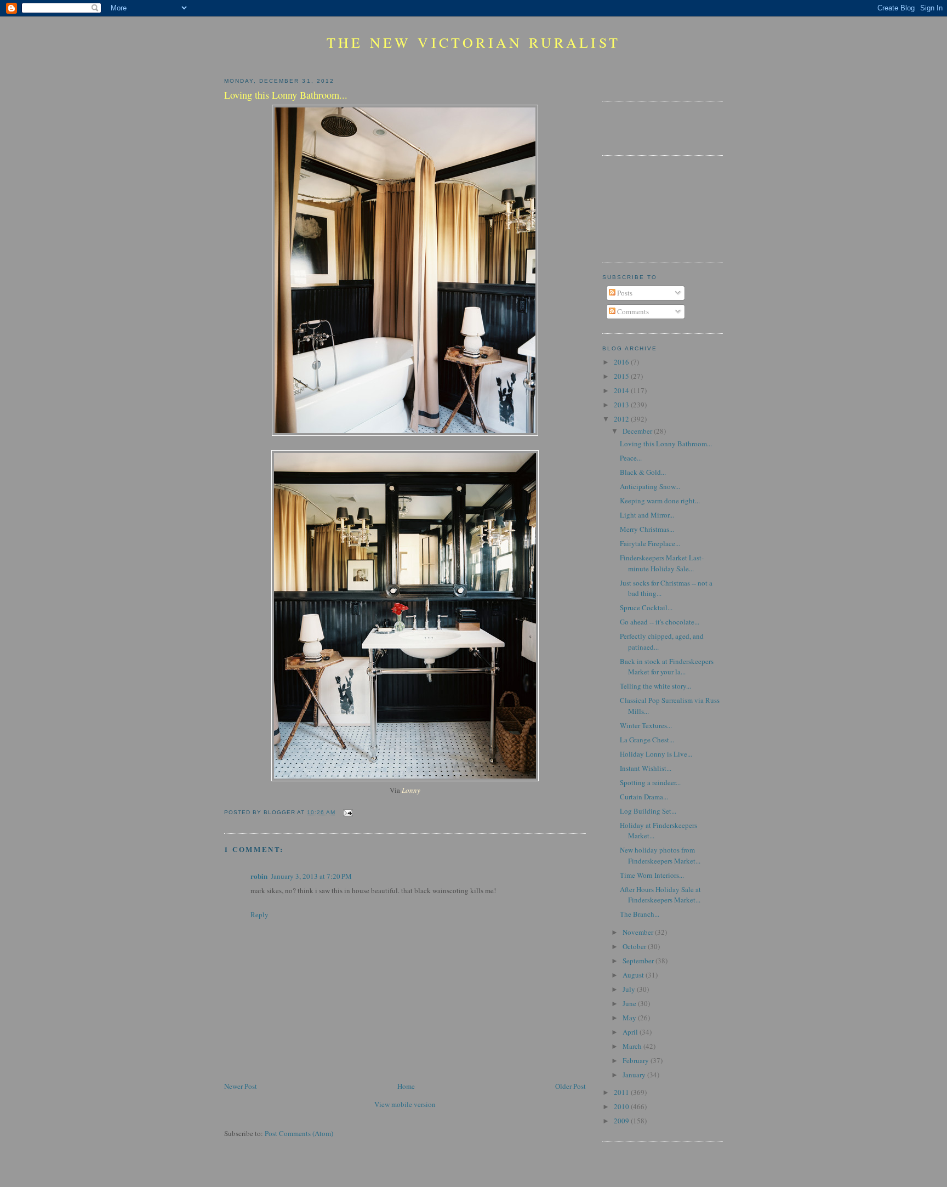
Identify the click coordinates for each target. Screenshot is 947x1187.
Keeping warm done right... (660, 501)
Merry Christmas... (647, 529)
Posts (623, 293)
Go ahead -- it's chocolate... (659, 622)
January (635, 1075)
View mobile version (405, 1104)
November (639, 932)
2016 (622, 362)
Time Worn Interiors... (652, 875)
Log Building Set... (648, 811)
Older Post (570, 1086)
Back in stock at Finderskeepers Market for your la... (667, 666)
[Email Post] (346, 812)
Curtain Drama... (644, 797)
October (635, 946)
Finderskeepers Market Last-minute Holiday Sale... (662, 563)
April (631, 1032)
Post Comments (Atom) (299, 1133)
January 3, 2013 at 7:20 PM (311, 876)
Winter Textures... (646, 725)
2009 (622, 1121)
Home (406, 1086)
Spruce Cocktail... (646, 607)
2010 (622, 1106)
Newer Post (240, 1086)
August (634, 975)
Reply (259, 914)
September (639, 960)
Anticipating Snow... (650, 486)
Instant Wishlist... (645, 768)
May (630, 1018)
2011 (622, 1092)
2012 (622, 419)
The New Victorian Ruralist (473, 42)
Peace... (631, 458)
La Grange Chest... (647, 740)
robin (258, 876)
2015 (622, 376)
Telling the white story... (655, 686)
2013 (622, 405)
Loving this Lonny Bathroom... (666, 443)
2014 (622, 390)
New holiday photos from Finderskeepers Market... (660, 855)
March (633, 1046)
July (630, 989)
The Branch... (639, 914)
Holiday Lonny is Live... (656, 754)
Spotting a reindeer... (650, 782)
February (637, 1060)
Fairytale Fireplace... (650, 543)
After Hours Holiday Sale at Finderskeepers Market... (660, 894)
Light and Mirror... (647, 515)
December (638, 431)
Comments (632, 311)
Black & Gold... (643, 472)
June (630, 1003)
